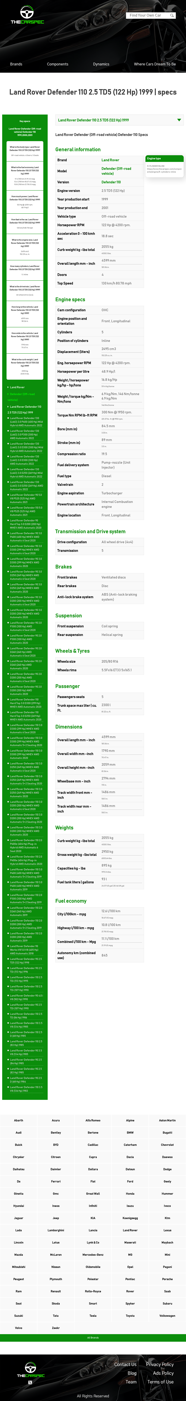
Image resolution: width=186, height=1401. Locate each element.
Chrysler (18, 1157)
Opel (130, 1267)
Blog (132, 1373)
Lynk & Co (93, 1242)
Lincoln (18, 1242)
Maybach (167, 1242)
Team (131, 1382)
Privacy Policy (160, 1364)
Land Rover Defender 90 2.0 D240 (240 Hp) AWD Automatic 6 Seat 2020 (26, 652)
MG (130, 1254)
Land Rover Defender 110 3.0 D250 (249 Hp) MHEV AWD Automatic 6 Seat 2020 (26, 767)
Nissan (55, 1267)
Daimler (56, 1169)
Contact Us (125, 1364)
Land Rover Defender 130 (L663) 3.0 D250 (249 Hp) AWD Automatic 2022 (26, 486)
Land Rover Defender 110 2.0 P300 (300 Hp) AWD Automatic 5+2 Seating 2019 (26, 899)
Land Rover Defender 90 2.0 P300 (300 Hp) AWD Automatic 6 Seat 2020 (26, 627)
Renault (56, 1291)
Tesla (93, 1315)
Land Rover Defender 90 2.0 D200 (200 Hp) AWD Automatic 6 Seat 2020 (26, 678)
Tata (56, 1315)
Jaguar (18, 1218)
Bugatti (167, 1132)
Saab (167, 1291)
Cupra (93, 1157)
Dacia (130, 1157)
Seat (19, 1303)
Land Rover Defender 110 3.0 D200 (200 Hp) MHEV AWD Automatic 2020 (26, 831)
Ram (19, 1291)
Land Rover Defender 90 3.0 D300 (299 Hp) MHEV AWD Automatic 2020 (26, 563)
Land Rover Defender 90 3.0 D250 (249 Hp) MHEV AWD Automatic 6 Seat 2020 (26, 575)
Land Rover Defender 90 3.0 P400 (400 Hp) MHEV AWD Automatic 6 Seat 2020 (26, 537)
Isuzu (130, 1205)
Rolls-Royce (93, 1291)
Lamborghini (56, 1230)
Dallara (93, 1169)
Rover (130, 1291)
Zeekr (56, 1328)
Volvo (18, 1328)
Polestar (93, 1279)
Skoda (56, 1303)
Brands (16, 64)
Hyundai (18, 1205)
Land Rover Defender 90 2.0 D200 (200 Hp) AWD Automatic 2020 (26, 690)
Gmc (56, 1193)
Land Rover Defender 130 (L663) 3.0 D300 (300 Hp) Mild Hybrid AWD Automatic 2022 (26, 447)
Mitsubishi (18, 1267)
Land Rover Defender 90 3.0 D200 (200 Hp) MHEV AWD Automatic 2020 (26, 614)
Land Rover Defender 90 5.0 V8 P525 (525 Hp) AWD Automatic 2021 (26, 499)
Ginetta (18, 1193)
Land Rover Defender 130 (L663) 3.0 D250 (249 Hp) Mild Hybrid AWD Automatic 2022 (26, 473)
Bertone (93, 1132)
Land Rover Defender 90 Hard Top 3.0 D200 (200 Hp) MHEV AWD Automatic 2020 (25, 524)
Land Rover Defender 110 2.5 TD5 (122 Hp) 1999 (24, 409)
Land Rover (17, 387)
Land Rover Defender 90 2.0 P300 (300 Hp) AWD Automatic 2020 (26, 639)
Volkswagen (167, 1315)
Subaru (167, 1303)
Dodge (167, 1169)
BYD (55, 1144)
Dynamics (101, 64)
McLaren (56, 1254)
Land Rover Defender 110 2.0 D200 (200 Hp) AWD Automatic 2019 (26, 937)
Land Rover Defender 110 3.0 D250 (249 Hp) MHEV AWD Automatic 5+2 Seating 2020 (26, 780)
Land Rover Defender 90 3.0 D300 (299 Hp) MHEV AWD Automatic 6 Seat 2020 (26, 550)
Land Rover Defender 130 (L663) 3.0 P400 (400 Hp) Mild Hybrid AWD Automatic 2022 (26, 422)
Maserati (130, 1242)
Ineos (55, 1205)
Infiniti (93, 1205)
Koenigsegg (130, 1218)
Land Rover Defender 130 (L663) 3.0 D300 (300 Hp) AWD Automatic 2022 (24, 460)
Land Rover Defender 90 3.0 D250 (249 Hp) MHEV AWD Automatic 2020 (26, 588)
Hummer (167, 1193)
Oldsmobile (93, 1267)
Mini (167, 1254)
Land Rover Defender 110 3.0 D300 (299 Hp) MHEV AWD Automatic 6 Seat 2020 (26, 729)
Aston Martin (167, 1120)
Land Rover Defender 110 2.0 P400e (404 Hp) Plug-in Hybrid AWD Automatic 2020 (26, 860)
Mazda (18, 1254)
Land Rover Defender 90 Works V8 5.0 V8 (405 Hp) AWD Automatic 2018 (24, 950)
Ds (18, 1181)
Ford (130, 1181)
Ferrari (56, 1181)
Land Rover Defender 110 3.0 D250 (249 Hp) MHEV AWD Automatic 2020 (26, 793)
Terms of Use (160, 1382)
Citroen (56, 1157)
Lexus (167, 1230)
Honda (130, 1193)
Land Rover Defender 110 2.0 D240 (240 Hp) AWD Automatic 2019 (26, 912)
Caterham (130, 1144)
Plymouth (56, 1279)
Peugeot (18, 1279)
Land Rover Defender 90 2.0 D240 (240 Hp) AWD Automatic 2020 (26, 665)
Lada (18, 1230)
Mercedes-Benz (93, 1254)
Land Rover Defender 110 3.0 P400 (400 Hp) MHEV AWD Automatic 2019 (26, 886)
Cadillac (93, 1144)
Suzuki (18, 1315)
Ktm (167, 1218)
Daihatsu (18, 1169)
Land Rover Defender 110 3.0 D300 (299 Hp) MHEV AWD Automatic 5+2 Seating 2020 (26, 742)
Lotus (55, 1242)
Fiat (93, 1181)
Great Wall (93, 1193)
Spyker (130, 1303)
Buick (18, 1144)
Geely (167, 1181)
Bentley (56, 1132)
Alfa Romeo (93, 1120)
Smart (93, 1303)
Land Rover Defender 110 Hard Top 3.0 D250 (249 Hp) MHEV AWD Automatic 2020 (25, 716)
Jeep (56, 1218)
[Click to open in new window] (30, 1382)
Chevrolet (167, 1144)
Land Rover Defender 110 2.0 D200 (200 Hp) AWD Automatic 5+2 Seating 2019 (26, 924)
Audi (19, 1132)
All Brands (93, 1338)
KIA (93, 1218)
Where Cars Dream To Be (155, 64)
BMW (130, 1132)
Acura (56, 1120)
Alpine (130, 1120)
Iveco (167, 1205)
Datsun (130, 1169)
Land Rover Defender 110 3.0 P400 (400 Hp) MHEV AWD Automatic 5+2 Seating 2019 (26, 873)
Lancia (93, 1230)
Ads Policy (163, 1373)
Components (57, 64)
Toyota (130, 1315)
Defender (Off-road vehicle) (21, 397)
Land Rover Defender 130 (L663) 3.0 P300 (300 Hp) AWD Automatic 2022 (24, 435)
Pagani (167, 1267)
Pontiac (130, 1279)
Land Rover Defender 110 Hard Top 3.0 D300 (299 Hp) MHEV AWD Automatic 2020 (25, 703)
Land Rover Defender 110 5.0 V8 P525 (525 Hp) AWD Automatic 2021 (26, 511)
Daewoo (167, 1157)
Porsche (167, 1279)
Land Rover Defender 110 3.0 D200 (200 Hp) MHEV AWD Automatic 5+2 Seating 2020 (26, 818)
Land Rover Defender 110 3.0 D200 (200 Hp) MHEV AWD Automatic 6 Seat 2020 (26, 806)
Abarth (18, 1120)
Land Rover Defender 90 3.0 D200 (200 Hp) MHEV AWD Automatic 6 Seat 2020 (26, 601)
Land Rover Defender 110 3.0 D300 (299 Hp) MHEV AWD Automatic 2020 (26, 754)
